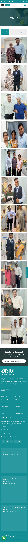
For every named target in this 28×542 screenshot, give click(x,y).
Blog (17, 399)
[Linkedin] (9, 1)
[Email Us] (23, 1)
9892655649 (7, 452)
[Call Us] (26, 1)
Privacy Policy (19, 413)
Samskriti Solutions (17, 539)
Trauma (4, 409)
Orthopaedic (5, 399)
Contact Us (19, 406)
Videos (18, 396)
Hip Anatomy (5, 406)
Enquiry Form (26, 272)
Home (3, 393)
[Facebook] (1, 1)
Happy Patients (5, 32)
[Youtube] (12, 1)
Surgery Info (5, 413)
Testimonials (19, 403)
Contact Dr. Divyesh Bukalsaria (14, 361)
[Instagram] (4, 1)
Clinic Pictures (23, 32)
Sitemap (18, 409)
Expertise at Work (14, 32)
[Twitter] (11, 441)
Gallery (18, 393)
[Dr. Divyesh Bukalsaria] (10, 5)
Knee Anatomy (5, 403)
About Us (4, 396)
